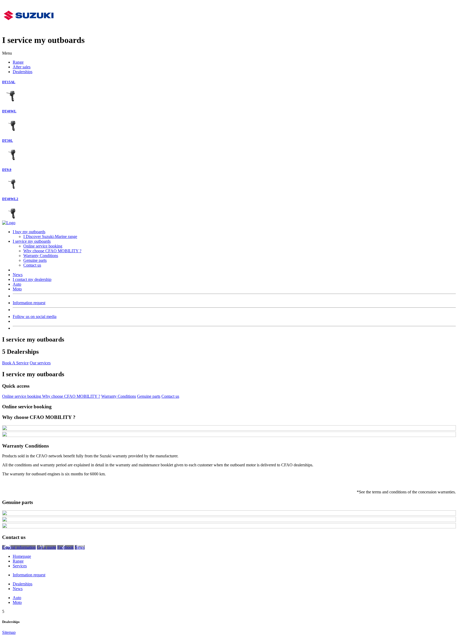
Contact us (32, 265)
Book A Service (15, 363)
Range (18, 62)
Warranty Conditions (40, 255)
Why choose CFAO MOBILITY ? (52, 251)
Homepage (22, 556)
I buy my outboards (29, 231)
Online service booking (42, 246)
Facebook (65, 547)
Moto (17, 289)
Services (20, 566)
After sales (21, 67)
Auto (17, 284)
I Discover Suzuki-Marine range (50, 236)
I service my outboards (32, 241)
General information (19, 547)
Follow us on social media (34, 316)
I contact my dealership (32, 279)
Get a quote (46, 547)
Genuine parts (35, 260)
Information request (29, 302)
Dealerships (22, 71)
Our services (40, 363)
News (18, 274)
